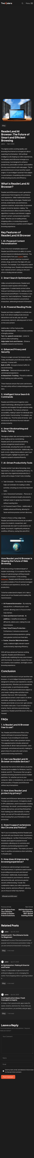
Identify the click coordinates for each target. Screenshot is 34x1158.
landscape (4, 579)
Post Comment (8, 1077)
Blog (3, 125)
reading (20, 257)
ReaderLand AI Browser (10, 896)
